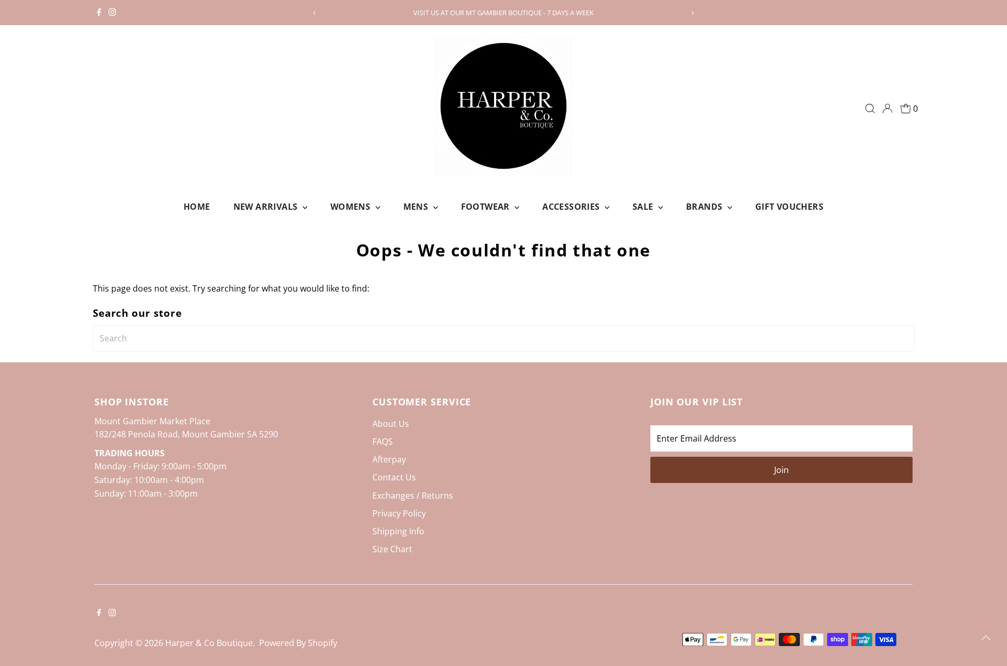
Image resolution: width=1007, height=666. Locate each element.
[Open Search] (870, 108)
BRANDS (705, 206)
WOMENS (351, 206)
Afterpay (389, 459)
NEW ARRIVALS (266, 206)
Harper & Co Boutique (209, 643)
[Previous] (314, 13)
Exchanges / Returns (412, 495)
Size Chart (392, 549)
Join (781, 470)
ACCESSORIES (572, 206)
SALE (644, 206)
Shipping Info (398, 531)
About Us (390, 423)
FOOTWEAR (486, 206)
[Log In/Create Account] (887, 108)
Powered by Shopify (298, 643)
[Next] (692, 13)
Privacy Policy (399, 513)
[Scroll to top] (986, 637)
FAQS (382, 441)
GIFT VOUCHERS (789, 206)
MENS (417, 206)
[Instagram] (112, 12)
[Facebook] (99, 12)
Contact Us (394, 477)
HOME (197, 206)
